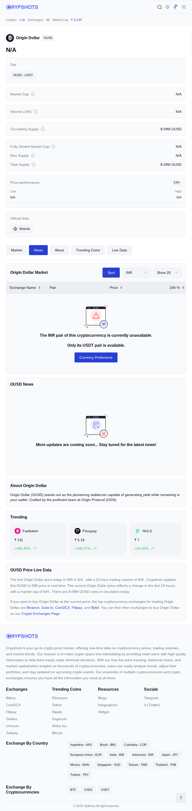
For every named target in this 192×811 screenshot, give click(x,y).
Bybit (95, 608)
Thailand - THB (166, 765)
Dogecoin (59, 719)
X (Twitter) (152, 705)
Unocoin (12, 726)
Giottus (11, 719)
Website (24, 229)
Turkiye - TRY (79, 775)
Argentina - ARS (81, 745)
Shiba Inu (59, 726)
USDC (88, 790)
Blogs (102, 698)
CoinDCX (62, 608)
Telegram (151, 698)
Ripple (57, 712)
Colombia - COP (135, 745)
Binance (33, 608)
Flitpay (77, 608)
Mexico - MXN (79, 765)
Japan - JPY (170, 755)
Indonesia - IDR (143, 755)
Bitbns (11, 698)
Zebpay (12, 733)
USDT (105, 790)
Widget (103, 712)
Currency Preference (96, 357)
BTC (73, 790)
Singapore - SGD (108, 765)
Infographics (108, 705)
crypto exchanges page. (41, 614)
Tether (57, 705)
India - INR (117, 755)
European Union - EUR (86, 755)
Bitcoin (57, 733)
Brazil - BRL (108, 745)
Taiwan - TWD (138, 765)
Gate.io (47, 608)
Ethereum (60, 698)
